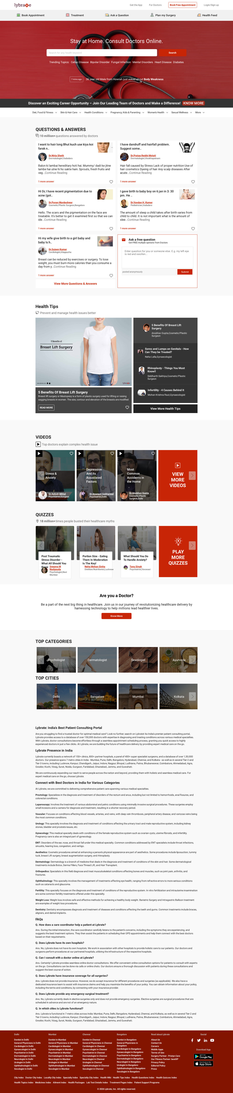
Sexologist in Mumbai (58, 1069)
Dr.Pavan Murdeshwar (60, 202)
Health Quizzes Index (166, 1077)
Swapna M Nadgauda (137, 568)
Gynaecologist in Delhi (25, 1049)
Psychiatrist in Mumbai (59, 1052)
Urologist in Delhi (22, 1062)
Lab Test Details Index (97, 1082)
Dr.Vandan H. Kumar (141, 202)
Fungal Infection (121, 62)
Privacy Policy (158, 1062)
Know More (117, 616)
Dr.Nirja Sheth (56, 155)
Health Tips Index (121, 1077)
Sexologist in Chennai (93, 1069)
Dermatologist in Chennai (95, 1056)
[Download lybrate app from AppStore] (203, 1066)
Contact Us (156, 1043)
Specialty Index (70, 1077)
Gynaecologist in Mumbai (60, 1049)
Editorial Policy (158, 1065)
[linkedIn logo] (205, 1041)
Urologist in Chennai (92, 1062)
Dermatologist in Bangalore (130, 1058)
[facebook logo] (192, 1041)
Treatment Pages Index (121, 1082)
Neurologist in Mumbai (59, 1059)
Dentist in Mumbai (57, 1039)
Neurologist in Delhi (23, 1059)
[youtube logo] (212, 1041)
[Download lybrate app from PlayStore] (203, 1059)
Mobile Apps (157, 1049)
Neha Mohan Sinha (177, 566)
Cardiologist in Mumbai (59, 1046)
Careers (155, 1046)
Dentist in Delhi (21, 1039)
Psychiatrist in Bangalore (129, 1055)
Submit (185, 271)
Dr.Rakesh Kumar (99, 494)
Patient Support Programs (146, 1082)
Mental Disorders (143, 62)
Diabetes (178, 62)
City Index (19, 1077)
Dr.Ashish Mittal (139, 494)
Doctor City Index (33, 1077)
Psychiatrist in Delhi (23, 1052)
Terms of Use (157, 1052)
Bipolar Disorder (100, 62)
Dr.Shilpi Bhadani (56, 493)
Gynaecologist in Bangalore (130, 1052)
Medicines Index (43, 1082)
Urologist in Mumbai (58, 1062)
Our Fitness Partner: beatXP (164, 1059)
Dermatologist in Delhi (25, 1056)
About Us (155, 1039)
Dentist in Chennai (91, 1039)
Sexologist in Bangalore (128, 1071)
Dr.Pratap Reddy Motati (143, 155)
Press (154, 1069)
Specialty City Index (89, 1077)
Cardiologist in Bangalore (129, 1049)
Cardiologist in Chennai (94, 1046)
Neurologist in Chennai (93, 1059)
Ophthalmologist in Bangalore (131, 1068)
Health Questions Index (143, 1077)
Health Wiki (105, 1077)
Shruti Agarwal (98, 566)
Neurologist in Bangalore (129, 1062)
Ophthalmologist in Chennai (96, 1065)
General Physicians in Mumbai (63, 1043)
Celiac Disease (80, 62)
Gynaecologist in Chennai (95, 1049)
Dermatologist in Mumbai (60, 1056)
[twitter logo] (199, 1041)
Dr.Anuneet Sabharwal (183, 494)
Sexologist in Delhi (23, 1069)
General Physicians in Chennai (97, 1043)
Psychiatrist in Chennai (94, 1052)
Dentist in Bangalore (126, 1039)
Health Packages (76, 1082)
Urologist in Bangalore (127, 1065)
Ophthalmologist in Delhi (26, 1065)
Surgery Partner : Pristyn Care (165, 1056)
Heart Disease (163, 62)
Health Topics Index (23, 1082)
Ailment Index (59, 1082)
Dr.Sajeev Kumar (58, 249)
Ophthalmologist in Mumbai (61, 1065)
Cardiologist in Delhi (23, 1046)
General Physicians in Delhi (27, 1043)
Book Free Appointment (182, 5)
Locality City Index (52, 1077)
